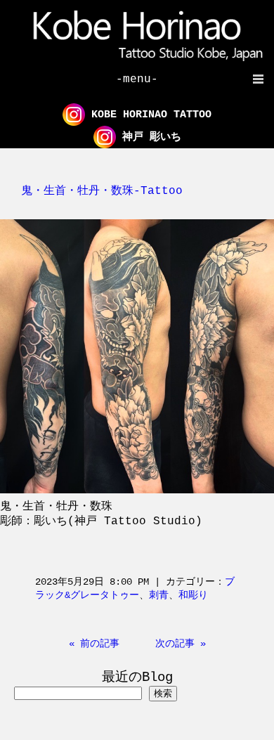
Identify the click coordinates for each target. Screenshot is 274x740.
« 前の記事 (94, 643)
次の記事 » (180, 643)
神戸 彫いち (148, 137)
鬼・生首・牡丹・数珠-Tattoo (102, 191)
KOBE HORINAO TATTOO (148, 115)
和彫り (193, 595)
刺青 (159, 595)
